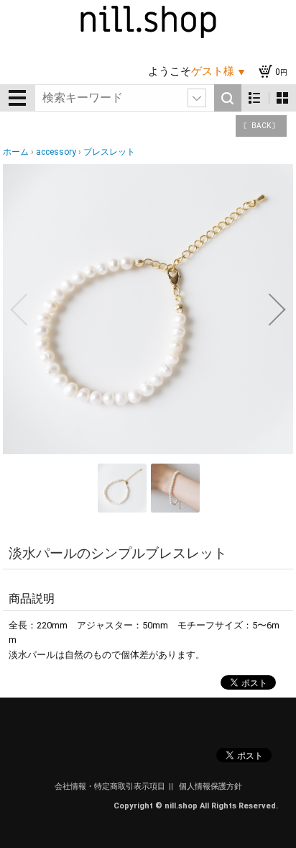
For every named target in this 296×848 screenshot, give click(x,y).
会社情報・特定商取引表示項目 (110, 786)
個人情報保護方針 (210, 786)
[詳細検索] (197, 98)
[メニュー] (17, 98)
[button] (18, 309)
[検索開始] (227, 98)
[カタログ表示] (282, 98)
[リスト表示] (254, 98)
